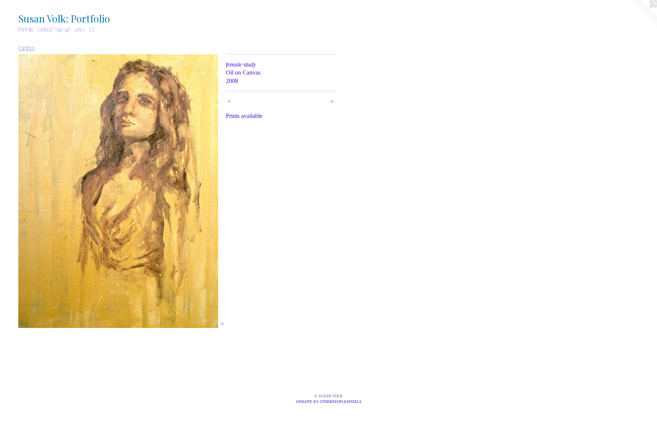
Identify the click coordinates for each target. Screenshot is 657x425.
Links (80, 29)
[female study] (118, 191)
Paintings (26, 47)
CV (92, 29)
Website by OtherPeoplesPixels (329, 402)
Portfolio (25, 29)
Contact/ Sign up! (54, 29)
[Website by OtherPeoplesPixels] (642, 15)
